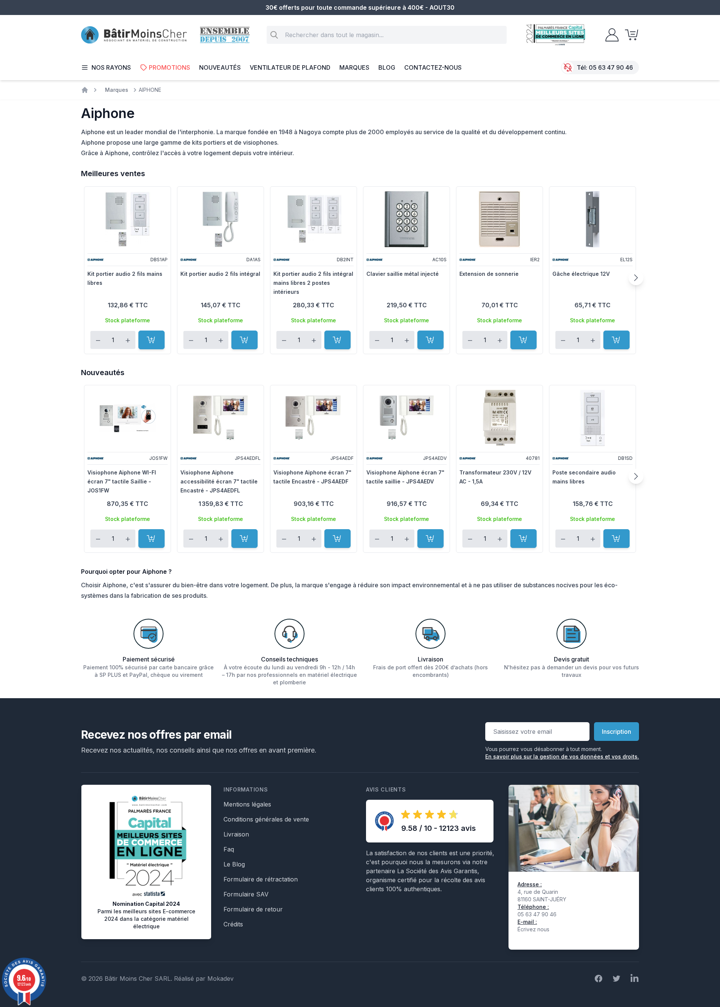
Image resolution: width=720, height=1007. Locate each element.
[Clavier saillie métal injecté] (406, 219)
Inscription (616, 731)
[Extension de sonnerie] (499, 219)
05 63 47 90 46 (611, 67)
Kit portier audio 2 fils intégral (220, 274)
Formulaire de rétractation (261, 879)
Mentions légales (247, 804)
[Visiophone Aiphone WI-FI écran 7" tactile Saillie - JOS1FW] (127, 418)
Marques (354, 67)
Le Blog (234, 864)
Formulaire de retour (253, 909)
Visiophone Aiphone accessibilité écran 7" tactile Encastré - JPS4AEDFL (219, 481)
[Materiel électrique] (84, 90)
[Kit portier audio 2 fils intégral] (220, 219)
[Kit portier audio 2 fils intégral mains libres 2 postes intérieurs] (313, 219)
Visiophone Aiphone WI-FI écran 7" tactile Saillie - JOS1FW (121, 481)
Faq (229, 849)
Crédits (233, 924)
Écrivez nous (533, 929)
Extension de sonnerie (489, 274)
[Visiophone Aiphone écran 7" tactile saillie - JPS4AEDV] (406, 418)
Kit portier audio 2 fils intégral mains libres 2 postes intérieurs (313, 283)
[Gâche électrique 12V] (592, 219)
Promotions (169, 67)
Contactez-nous (433, 67)
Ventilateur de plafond (290, 67)
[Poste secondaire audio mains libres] (592, 418)
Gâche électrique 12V (581, 274)
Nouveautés (220, 67)
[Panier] (629, 34)
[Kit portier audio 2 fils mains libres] (127, 219)
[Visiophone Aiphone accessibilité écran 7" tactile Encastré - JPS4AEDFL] (220, 418)
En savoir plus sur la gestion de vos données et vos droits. (562, 756)
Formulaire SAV (246, 894)
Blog (386, 67)
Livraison (236, 834)
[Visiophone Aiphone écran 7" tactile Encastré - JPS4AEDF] (313, 418)
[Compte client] (610, 34)
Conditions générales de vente (266, 819)
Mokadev (220, 978)
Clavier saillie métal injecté (402, 274)
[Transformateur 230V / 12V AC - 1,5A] (499, 418)
